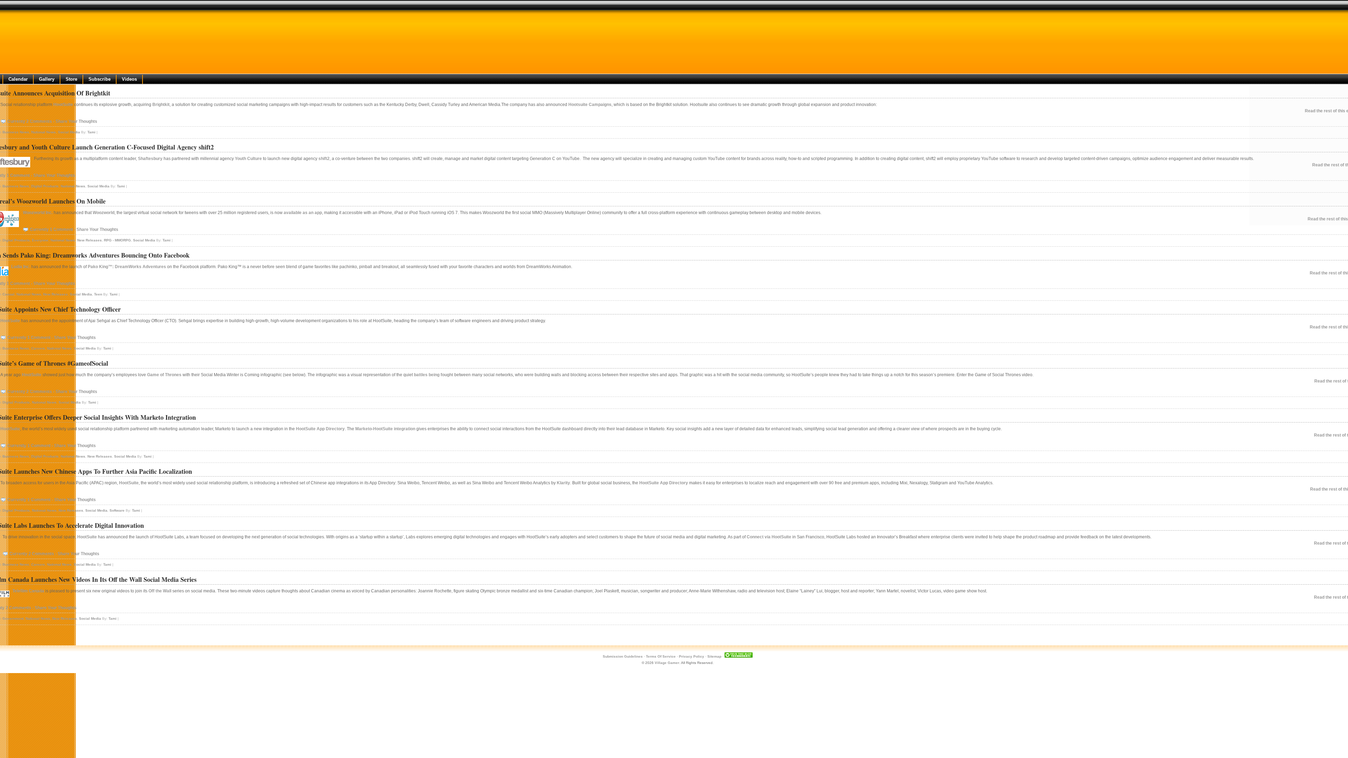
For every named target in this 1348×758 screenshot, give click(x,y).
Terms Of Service (661, 656)
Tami (91, 132)
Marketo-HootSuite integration (385, 428)
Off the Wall (159, 591)
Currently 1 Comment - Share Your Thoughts (74, 229)
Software (117, 510)
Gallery (46, 79)
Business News (15, 132)
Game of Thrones (164, 374)
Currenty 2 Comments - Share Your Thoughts (52, 121)
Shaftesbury (150, 158)
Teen (98, 294)
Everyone (40, 240)
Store (71, 79)
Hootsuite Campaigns (590, 104)
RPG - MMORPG (117, 240)
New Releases (89, 240)
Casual (8, 294)
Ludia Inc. (20, 266)
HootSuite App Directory (320, 428)
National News (43, 132)
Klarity (563, 482)
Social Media (69, 132)
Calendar (18, 79)
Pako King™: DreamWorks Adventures (127, 266)
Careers (38, 348)
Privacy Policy (691, 656)
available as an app (303, 212)
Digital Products (45, 186)
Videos (129, 79)
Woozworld (103, 212)
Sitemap (714, 656)
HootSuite (63, 104)
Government (13, 618)
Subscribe (99, 79)
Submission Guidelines (623, 656)
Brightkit (161, 104)
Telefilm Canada (28, 591)
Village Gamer (667, 663)
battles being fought (433, 374)
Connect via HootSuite (769, 536)
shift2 (324, 158)
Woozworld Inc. (38, 212)
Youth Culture (248, 158)
